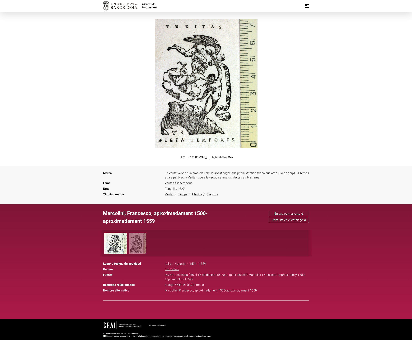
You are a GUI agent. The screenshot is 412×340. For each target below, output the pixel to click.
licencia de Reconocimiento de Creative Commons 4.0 (163, 336)
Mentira (197, 194)
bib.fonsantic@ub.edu (157, 325)
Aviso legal (134, 333)
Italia (168, 264)
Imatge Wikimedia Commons (184, 285)
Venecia (180, 264)
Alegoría (212, 194)
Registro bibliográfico (222, 157)
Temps (182, 194)
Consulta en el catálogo (288, 220)
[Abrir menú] (307, 6)
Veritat (169, 194)
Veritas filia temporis (178, 183)
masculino (172, 269)
